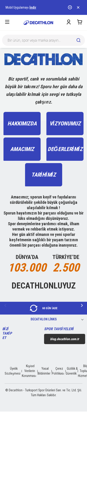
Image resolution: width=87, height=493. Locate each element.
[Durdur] (70, 7)
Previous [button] (5, 305)
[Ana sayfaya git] (38, 23)
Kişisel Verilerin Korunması (29, 371)
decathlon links (44, 319)
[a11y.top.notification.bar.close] (78, 7)
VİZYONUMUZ (65, 123)
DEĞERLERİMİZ (65, 149)
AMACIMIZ (22, 149)
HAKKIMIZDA (22, 123)
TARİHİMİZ (43, 174)
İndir (32, 7)
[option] (43, 308)
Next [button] (82, 305)
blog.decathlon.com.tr (64, 339)
